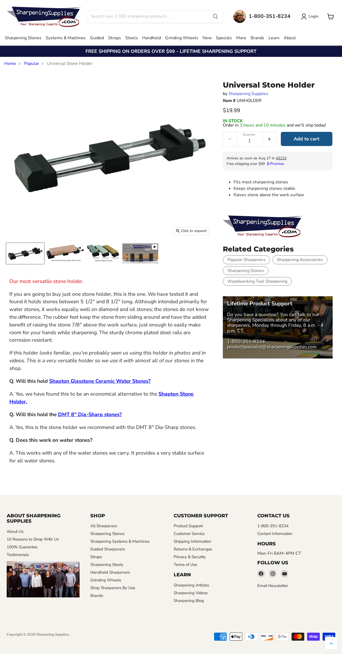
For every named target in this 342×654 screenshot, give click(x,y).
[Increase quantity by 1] (269, 139)
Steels (131, 38)
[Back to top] (331, 643)
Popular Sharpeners (246, 260)
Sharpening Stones (23, 38)
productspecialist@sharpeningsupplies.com (272, 347)
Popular (31, 63)
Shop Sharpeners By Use (112, 587)
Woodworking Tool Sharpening (257, 281)
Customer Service (189, 533)
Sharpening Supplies (248, 94)
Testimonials (18, 554)
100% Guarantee (22, 547)
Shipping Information (192, 541)
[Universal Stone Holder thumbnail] (140, 253)
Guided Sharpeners (107, 549)
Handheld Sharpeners (110, 572)
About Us (15, 531)
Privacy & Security (190, 557)
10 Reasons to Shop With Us (33, 539)
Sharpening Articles (191, 585)
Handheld (151, 38)
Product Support (188, 526)
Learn (274, 38)
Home (10, 63)
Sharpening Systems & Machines (119, 541)
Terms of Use (185, 564)
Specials (224, 38)
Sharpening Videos (191, 593)
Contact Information (275, 533)
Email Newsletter (272, 585)
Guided (97, 38)
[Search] (215, 16)
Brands (257, 38)
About (290, 38)
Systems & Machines (66, 38)
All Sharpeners (103, 526)
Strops (114, 38)
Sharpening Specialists (250, 320)
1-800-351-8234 (246, 341)
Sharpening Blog (189, 600)
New (207, 38)
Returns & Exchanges (193, 549)
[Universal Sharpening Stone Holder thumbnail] (25, 253)
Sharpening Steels (106, 564)
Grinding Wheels (181, 38)
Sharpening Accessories (300, 260)
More (241, 38)
